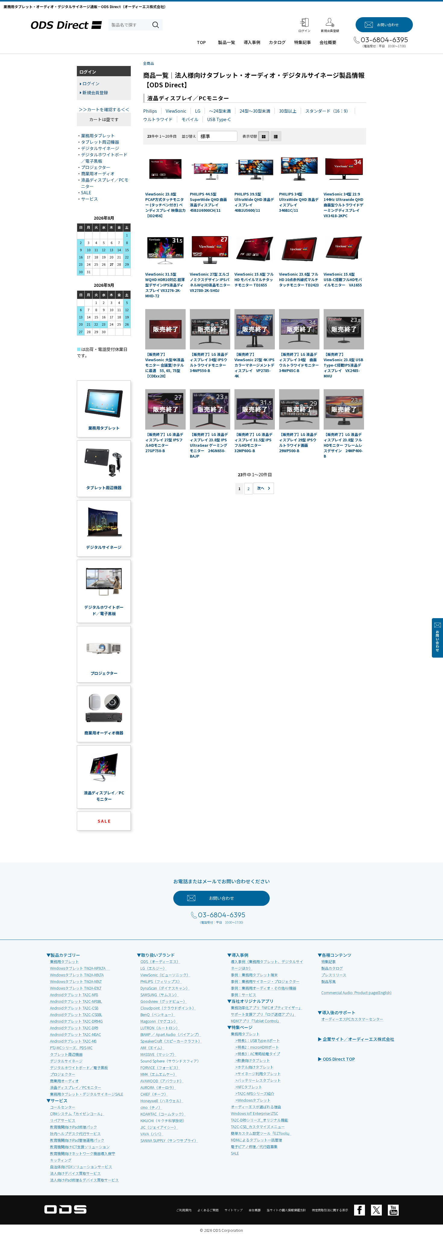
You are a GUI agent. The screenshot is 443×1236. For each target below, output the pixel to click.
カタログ (277, 42)
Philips (150, 111)
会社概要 (327, 42)
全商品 (148, 63)
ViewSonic (176, 111)
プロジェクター (95, 167)
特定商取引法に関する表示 (330, 1210)
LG (197, 111)
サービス (89, 199)
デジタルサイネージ (100, 148)
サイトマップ (234, 1210)
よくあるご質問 (207, 1210)
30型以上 (288, 111)
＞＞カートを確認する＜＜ (104, 109)
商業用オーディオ (98, 174)
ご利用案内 (183, 1210)
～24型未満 (220, 111)
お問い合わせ (437, 641)
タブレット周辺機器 (100, 142)
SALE (86, 192)
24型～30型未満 (255, 111)
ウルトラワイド (158, 119)
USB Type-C (219, 119)
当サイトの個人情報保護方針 (286, 1210)
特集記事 (302, 42)
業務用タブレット (98, 136)
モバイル (189, 119)
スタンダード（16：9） (327, 111)
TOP (201, 42)
